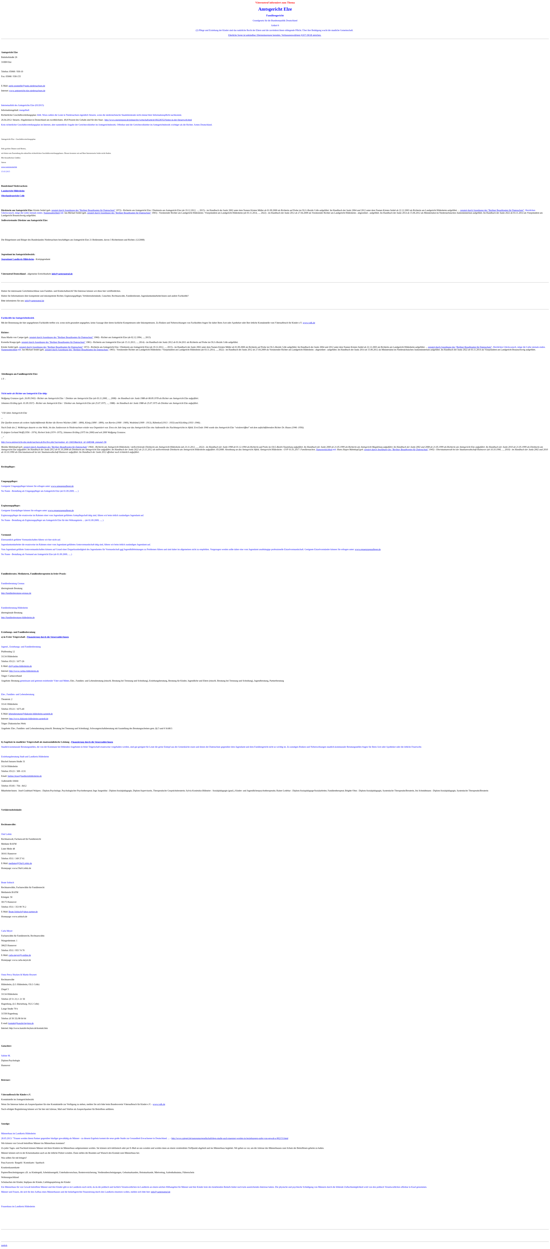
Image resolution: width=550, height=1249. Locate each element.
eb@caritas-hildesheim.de (20, 666)
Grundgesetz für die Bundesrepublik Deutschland (275, 20)
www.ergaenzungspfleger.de (61, 510)
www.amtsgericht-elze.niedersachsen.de (27, 90)
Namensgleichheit (52, 213)
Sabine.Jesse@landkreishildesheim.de (25, 776)
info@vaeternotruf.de (62, 274)
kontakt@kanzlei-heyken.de (21, 1023)
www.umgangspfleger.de (62, 486)
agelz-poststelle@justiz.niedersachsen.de (27, 86)
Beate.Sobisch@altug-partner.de (23, 911)
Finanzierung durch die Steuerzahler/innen (48, 637)
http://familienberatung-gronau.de (16, 593)
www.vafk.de (309, 323)
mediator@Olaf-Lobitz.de (20, 863)
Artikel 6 (275, 25)
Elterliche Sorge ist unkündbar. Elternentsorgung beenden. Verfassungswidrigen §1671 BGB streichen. (274, 35)
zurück (4, 1245)
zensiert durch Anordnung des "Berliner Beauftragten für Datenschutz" (83, 210)
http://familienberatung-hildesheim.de (18, 617)
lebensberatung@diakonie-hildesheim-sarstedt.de (31, 714)
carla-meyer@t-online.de (20, 955)
